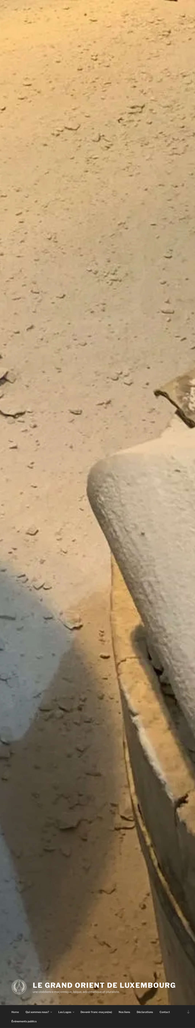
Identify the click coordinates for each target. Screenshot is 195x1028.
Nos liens (124, 1012)
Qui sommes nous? (37, 1012)
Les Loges (64, 1012)
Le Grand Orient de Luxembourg (104, 985)
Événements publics (24, 1021)
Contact (165, 1012)
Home (15, 1012)
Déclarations (145, 1012)
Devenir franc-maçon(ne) (96, 1012)
